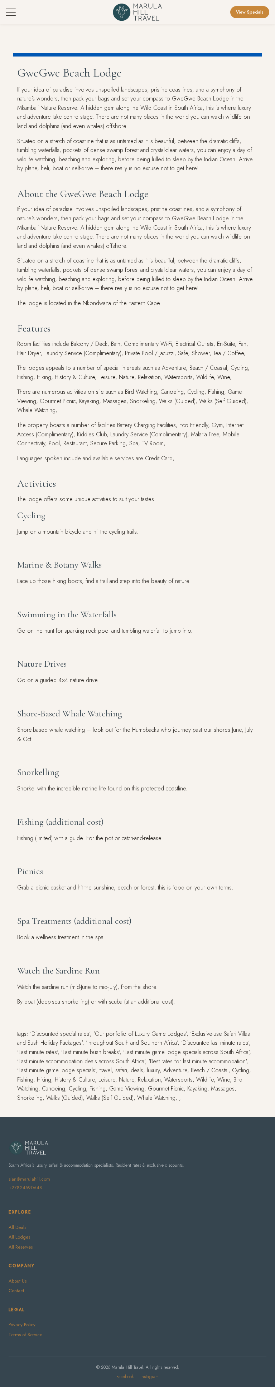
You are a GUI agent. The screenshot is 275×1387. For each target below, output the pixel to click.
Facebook (125, 1376)
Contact (16, 1290)
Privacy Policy (22, 1324)
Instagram (149, 1376)
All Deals (17, 1227)
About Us (17, 1281)
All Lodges (19, 1237)
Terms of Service (25, 1334)
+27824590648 (25, 1187)
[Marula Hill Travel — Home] (137, 12)
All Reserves (21, 1247)
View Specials (250, 12)
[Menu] (11, 12)
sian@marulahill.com (29, 1179)
